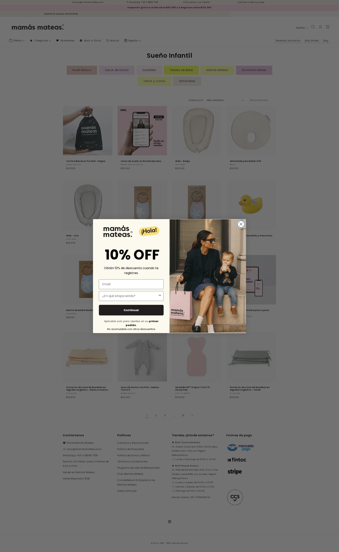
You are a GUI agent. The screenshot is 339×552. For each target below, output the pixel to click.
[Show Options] (160, 296)
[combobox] (130, 296)
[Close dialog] (241, 224)
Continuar (131, 310)
